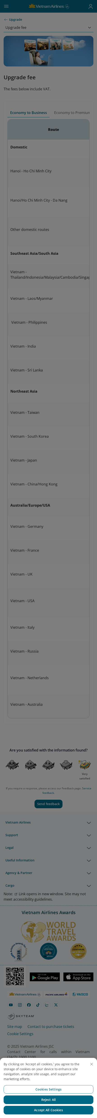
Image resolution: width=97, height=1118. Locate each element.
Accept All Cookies (48, 1110)
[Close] (91, 1064)
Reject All (48, 1100)
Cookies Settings (48, 1089)
